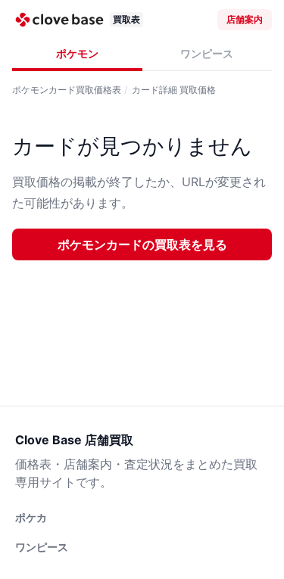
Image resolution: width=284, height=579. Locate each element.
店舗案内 (244, 19)
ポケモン (77, 53)
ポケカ (31, 517)
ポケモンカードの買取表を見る (142, 244)
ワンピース (206, 53)
